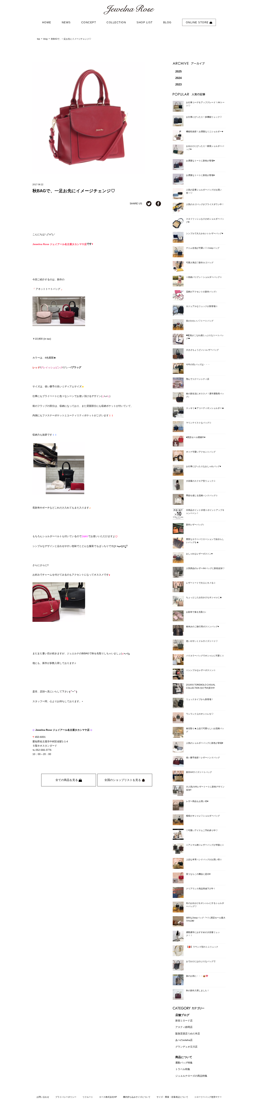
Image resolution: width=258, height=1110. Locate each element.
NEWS (66, 22)
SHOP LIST (145, 22)
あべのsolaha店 (184, 1040)
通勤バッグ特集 (184, 1062)
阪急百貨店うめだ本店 (187, 1033)
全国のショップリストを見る (123, 779)
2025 (178, 71)
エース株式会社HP (108, 1097)
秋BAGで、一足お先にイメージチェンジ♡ (71, 39)
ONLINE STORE (198, 22)
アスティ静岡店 (184, 1027)
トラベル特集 (182, 1069)
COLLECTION (116, 22)
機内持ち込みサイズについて (136, 1097)
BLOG (167, 22)
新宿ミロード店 (184, 1020)
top (38, 39)
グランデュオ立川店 (186, 1046)
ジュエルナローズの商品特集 (191, 1075)
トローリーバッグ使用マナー (208, 1097)
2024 (178, 77)
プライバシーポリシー (65, 1097)
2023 (178, 84)
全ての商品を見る (67, 779)
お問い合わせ (43, 1097)
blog (45, 39)
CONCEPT (88, 22)
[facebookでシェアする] (158, 203)
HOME (46, 22)
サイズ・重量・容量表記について (172, 1097)
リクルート (87, 1097)
